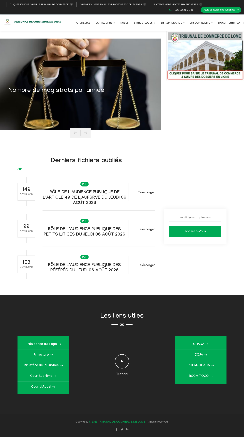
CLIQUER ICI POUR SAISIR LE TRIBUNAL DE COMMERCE (39, 4)
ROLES (124, 22)
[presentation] (75, 133)
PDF (84, 184)
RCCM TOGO (199, 376)
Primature (41, 355)
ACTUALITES (82, 22)
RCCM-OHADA (199, 366)
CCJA (199, 355)
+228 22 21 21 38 (183, 9)
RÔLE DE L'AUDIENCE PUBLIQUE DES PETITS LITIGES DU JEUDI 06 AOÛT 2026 (84, 232)
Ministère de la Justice (41, 366)
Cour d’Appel (41, 387)
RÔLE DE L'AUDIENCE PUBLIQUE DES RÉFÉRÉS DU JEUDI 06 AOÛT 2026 (84, 268)
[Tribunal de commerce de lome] (34, 21)
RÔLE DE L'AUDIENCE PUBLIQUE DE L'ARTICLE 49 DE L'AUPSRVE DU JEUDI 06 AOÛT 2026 (84, 198)
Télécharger (146, 192)
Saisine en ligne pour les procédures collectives (111, 4)
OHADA (198, 344)
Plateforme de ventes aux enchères (175, 4)
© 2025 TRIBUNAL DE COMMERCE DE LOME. (117, 421)
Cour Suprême (41, 376)
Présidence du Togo (41, 344)
